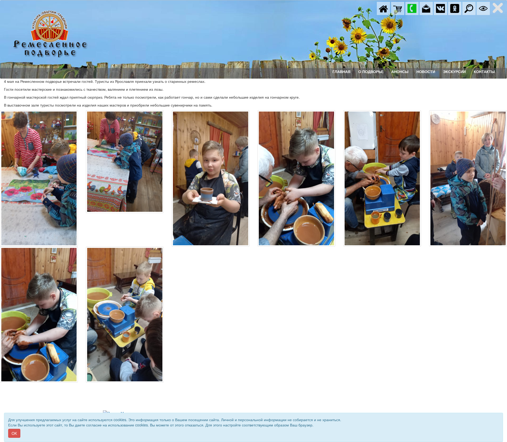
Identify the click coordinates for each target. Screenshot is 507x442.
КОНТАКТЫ (484, 72)
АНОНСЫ (400, 72)
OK (14, 433)
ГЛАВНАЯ (341, 72)
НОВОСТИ (425, 72)
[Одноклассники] (454, 8)
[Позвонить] (412, 8)
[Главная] (383, 8)
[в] (440, 8)
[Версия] (483, 8)
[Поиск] (469, 8)
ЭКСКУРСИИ (454, 72)
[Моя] (397, 8)
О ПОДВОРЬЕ (370, 72)
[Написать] (426, 8)
